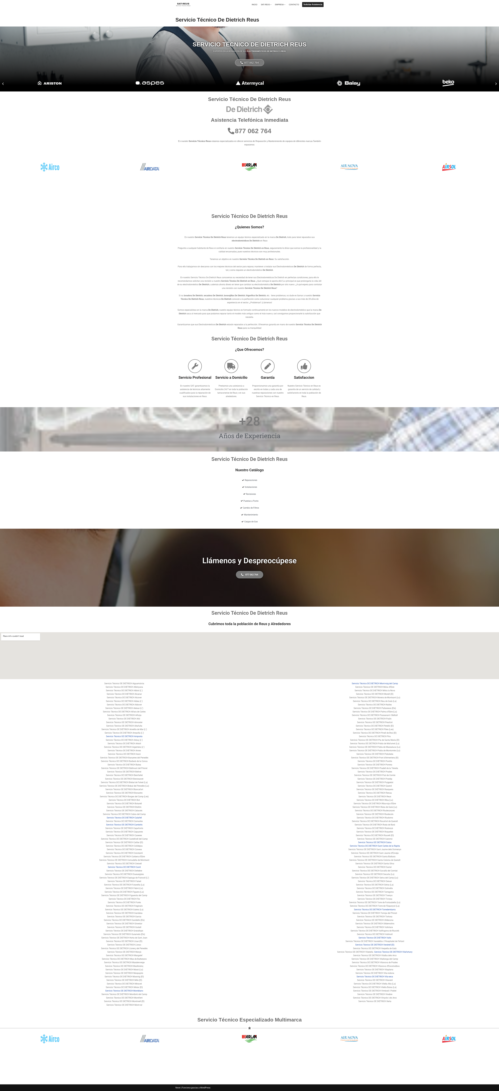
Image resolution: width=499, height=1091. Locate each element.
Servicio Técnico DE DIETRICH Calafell (124, 817)
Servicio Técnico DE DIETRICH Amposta (124, 736)
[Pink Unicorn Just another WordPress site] (183, 4)
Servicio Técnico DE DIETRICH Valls (375, 938)
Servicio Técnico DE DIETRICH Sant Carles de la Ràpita (375, 846)
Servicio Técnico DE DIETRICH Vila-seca (375, 976)
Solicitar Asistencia (312, 4)
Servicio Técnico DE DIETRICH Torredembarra (375, 909)
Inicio (254, 5)
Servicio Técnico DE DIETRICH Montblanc (124, 991)
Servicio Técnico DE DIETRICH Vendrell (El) (374, 945)
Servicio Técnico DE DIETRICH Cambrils (124, 824)
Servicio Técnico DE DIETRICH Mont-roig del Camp (375, 683)
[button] (270, 4)
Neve (177, 1088)
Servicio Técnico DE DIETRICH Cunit (124, 867)
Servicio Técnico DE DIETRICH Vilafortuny (393, 952)
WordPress (205, 1088)
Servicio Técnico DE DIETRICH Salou (375, 842)
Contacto (294, 5)
